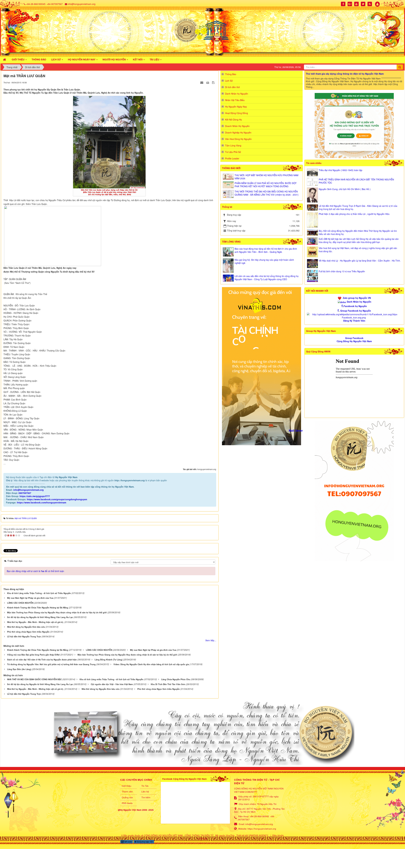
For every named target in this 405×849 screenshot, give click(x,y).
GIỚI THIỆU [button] (18, 59)
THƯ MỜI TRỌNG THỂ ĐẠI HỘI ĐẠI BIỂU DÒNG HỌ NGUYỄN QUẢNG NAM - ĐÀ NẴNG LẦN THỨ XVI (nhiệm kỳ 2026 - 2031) (267, 193)
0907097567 (25, 493)
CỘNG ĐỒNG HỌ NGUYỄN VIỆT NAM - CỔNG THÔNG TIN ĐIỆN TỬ (178, 835)
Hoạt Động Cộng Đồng (236, 113)
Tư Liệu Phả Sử (233, 152)
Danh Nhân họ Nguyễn (359, 301)
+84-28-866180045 (35, 4)
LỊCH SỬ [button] (56, 59)
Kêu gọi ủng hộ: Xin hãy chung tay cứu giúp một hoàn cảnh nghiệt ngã (264, 261)
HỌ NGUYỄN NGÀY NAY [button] (82, 59)
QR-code (128, 841)
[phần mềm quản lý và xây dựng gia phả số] (354, 125)
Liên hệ (145, 791)
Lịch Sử (229, 80)
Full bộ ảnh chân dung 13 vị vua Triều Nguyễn (342, 271)
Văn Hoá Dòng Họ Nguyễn (238, 139)
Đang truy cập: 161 (144, 841)
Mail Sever (296, 430)
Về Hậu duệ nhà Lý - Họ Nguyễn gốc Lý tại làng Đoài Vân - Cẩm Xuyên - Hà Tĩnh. (360, 260)
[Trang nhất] (5, 59)
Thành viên (127, 791)
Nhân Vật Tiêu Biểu (235, 100)
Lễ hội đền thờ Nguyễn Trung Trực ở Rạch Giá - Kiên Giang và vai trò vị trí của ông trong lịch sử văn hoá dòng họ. (358, 207)
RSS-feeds (127, 803)
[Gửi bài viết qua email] (202, 82)
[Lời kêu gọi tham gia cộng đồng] (202, 733)
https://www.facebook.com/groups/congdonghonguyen (57, 499)
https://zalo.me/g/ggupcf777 (35, 496)
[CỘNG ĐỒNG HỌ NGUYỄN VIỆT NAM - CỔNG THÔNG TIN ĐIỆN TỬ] (202, 30)
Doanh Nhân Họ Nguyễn (237, 126)
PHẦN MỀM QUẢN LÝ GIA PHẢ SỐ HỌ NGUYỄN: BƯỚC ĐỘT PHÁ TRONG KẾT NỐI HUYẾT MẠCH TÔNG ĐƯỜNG (266, 184)
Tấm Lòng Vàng (233, 145)
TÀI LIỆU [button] (155, 59)
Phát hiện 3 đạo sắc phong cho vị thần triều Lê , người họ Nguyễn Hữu (354, 213)
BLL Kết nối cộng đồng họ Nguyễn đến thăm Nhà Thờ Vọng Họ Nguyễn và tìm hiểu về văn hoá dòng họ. (358, 232)
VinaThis (230, 835)
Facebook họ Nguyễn (355, 306)
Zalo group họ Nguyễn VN (357, 297)
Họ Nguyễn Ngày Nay (236, 106)
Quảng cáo (127, 797)
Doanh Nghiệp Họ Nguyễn (238, 132)
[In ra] (208, 82)
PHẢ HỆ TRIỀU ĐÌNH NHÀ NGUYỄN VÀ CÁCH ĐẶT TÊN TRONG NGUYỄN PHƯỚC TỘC (356, 181)
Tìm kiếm (145, 797)
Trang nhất (11, 67)
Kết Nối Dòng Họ (233, 119)
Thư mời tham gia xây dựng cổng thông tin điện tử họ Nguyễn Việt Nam (345, 73)
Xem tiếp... (210, 640)
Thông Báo (230, 74)
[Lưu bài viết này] (213, 82)
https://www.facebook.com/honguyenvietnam (41, 502)
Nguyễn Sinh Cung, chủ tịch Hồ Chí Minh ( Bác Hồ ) (345, 189)
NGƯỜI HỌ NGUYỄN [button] (114, 59)
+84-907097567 (55, 4)
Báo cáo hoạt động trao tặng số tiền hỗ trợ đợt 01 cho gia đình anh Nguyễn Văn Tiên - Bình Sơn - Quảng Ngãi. (266, 250)
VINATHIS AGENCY (258, 835)
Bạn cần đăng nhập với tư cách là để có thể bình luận (35, 571)
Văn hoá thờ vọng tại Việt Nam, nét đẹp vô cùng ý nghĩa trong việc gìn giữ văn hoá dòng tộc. (358, 249)
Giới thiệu (126, 785)
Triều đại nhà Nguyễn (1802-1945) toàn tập (340, 170)
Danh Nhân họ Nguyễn (236, 93)
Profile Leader (232, 158)
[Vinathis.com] (261, 365)
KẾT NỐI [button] (138, 59)
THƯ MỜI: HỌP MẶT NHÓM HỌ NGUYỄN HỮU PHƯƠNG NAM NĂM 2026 (266, 177)
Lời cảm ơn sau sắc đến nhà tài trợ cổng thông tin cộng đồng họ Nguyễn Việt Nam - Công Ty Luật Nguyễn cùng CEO (267, 277)
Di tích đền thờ (32, 67)
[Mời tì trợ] (354, 490)
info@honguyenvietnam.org (81, 4)
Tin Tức (145, 785)
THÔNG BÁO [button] (39, 59)
